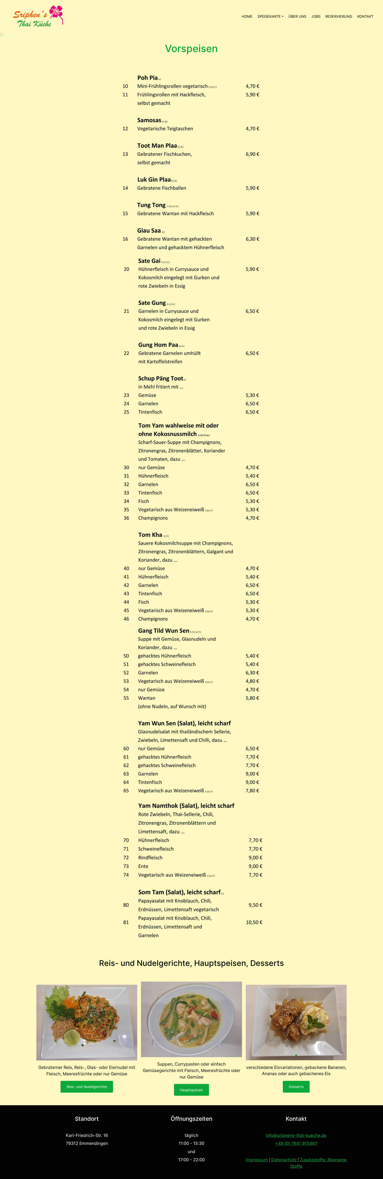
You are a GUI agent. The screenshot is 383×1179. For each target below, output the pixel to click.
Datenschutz (284, 1159)
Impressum (257, 1159)
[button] (296, 1055)
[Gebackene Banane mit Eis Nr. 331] (296, 1022)
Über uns (297, 16)
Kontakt (365, 16)
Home (247, 16)
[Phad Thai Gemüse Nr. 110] (86, 1022)
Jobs (315, 16)
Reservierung (338, 16)
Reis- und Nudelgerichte (87, 1086)
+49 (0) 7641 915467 (296, 1143)
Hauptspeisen (191, 1090)
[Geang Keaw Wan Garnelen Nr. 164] (191, 1019)
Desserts (296, 1086)
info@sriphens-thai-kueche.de (296, 1135)
